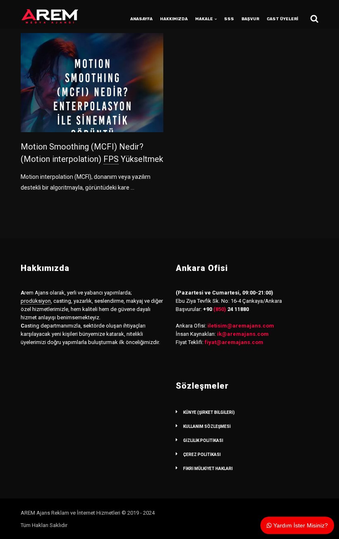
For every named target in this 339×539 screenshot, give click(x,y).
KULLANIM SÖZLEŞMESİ (207, 426)
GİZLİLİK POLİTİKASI (203, 440)
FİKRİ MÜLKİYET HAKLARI (208, 468)
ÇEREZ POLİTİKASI (202, 454)
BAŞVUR (250, 19)
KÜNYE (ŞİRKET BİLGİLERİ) (209, 412)
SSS (229, 19)
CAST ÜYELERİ (282, 19)
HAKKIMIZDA (174, 19)
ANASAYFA (141, 19)
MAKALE (204, 19)
